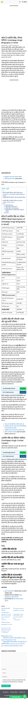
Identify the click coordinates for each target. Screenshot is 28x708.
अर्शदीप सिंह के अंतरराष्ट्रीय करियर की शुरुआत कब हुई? (14, 210)
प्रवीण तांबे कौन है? (10, 591)
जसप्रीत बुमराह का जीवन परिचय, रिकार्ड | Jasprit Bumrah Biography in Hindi (18, 616)
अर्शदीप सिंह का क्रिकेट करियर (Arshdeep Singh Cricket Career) (12, 201)
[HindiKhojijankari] (2, 2)
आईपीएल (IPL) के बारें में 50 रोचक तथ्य (14, 430)
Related (7, 212)
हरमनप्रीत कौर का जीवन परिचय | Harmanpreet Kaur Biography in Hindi (6, 616)
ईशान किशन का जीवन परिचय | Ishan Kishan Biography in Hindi (6, 630)
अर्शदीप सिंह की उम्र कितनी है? (11, 206)
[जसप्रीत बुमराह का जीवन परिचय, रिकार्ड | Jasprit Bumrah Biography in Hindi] (18, 611)
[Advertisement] (14, 21)
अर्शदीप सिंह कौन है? (9, 205)
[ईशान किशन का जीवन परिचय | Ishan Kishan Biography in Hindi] (6, 624)
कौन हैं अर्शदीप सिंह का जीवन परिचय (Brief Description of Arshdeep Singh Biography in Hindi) (14, 194)
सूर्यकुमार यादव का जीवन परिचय (13, 177)
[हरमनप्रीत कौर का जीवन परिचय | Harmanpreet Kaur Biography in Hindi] (6, 611)
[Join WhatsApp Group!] (25, 696)
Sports (11, 636)
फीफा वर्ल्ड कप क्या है (10, 432)
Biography (6, 636)
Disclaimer (6, 692)
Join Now (22, 388)
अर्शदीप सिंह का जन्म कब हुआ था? (12, 208)
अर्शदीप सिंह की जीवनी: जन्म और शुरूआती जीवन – (14, 198)
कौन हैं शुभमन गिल (10, 179)
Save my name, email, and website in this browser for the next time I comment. (14, 681)
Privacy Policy (13, 692)
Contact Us (22, 692)
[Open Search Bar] (19, 2)
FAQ (4, 203)
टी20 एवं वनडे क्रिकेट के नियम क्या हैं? (14, 424)
